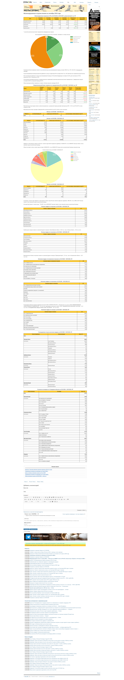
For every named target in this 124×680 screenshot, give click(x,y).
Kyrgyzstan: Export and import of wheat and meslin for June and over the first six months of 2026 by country (52, 655)
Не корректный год (92, 107)
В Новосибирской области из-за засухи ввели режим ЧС (41, 563)
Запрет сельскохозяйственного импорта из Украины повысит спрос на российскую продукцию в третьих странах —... (54, 628)
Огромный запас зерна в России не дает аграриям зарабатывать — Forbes (46, 610)
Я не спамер (27, 531)
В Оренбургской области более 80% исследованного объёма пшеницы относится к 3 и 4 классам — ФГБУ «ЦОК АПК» (55, 584)
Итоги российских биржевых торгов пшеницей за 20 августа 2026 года (44, 565)
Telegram (89, 2)
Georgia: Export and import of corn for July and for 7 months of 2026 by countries (46, 648)
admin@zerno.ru (52, 676)
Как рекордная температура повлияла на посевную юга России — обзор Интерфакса (48, 606)
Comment (26, 495)
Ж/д (68, 2)
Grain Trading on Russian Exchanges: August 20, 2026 (41, 638)
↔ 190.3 (97, 79)
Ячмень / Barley (40, 481)
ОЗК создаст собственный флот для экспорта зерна (41, 624)
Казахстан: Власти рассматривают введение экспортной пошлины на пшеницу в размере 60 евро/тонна (52, 614)
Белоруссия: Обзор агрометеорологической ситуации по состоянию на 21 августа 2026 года (49, 553)
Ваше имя (26, 487)
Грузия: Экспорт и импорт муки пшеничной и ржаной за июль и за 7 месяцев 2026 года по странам (51, 571)
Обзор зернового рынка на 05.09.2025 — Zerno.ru (35, 476)
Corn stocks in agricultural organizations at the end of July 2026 (43, 656)
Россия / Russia (32, 481)
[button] (26, 497)
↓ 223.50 (98, 40)
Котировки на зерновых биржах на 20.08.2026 (39, 556)
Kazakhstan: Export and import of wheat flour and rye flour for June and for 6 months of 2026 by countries (51, 640)
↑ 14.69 (98, 36)
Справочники (47, 2)
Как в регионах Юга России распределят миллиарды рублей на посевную (45, 633)
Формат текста (28, 513)
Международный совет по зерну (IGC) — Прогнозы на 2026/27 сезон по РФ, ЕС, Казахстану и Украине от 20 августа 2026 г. (57, 558)
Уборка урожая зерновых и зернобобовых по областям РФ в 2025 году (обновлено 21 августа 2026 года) (48, 545)
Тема (25, 491)
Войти (90, 4)
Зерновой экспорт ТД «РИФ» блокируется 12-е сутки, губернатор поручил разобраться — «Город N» (51, 609)
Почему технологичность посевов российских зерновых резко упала (44, 604)
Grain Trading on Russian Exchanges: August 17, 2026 (41, 663)
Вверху (98, 673)
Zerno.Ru (26, 676)
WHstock (90, 82)
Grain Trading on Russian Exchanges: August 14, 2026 (41, 666)
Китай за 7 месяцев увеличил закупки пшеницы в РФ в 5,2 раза (38, 469)
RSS (75, 2)
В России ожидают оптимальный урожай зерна (40, 632)
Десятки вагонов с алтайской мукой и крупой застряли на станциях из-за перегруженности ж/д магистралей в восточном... (56, 607)
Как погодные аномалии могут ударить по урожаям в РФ (42, 620)
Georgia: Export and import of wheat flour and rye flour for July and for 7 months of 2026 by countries (50, 643)
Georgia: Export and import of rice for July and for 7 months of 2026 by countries (46, 645)
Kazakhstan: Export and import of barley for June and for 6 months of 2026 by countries (47, 661)
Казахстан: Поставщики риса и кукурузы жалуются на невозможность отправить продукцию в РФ (50, 602)
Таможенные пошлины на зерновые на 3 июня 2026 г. (36, 471)
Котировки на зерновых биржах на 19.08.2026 (39, 566)
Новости (35, 2)
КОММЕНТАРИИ (92, 95)
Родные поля (91, 112)
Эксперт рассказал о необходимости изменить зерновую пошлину (44, 625)
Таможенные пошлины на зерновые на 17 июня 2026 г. (37, 474)
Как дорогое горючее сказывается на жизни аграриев (41, 619)
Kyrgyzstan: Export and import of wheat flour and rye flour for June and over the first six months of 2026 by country (53, 653)
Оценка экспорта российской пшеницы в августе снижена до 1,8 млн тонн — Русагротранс (49, 586)
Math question (27, 522)
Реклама (96, 2)
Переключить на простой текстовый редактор (33, 511)
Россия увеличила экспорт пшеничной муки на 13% (40, 574)
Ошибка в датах (91, 109)
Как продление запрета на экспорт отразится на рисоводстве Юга (44, 612)
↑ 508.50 (98, 33)
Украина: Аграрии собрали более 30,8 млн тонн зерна (41, 591)
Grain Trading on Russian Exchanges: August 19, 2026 (41, 647)
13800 (97, 73)
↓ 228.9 (97, 76)
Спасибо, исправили (92, 104)
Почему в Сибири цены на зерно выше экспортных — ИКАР (42, 630)
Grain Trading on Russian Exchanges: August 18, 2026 (41, 651)
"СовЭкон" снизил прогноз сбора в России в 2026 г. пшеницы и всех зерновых (46, 552)
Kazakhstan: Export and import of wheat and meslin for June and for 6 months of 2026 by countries (50, 664)
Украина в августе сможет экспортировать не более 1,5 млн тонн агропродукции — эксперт (49, 589)
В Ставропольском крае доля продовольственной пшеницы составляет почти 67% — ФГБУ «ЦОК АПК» (52, 578)
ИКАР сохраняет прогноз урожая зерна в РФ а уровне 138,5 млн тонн (44, 579)
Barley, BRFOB (91, 79)
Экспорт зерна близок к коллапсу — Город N (39, 615)
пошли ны (90, 100)
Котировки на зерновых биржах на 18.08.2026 (39, 597)
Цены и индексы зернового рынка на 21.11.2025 (35, 472)
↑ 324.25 (98, 34)
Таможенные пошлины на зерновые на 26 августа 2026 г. (43, 555)
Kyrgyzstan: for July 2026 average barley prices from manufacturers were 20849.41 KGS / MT (49, 658)
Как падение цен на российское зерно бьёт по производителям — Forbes (45, 617)
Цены (41, 2)
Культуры (62, 2)
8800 (97, 71)
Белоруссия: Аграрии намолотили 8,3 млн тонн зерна (41, 583)
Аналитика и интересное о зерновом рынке (36, 600)
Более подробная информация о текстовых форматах (73, 514)
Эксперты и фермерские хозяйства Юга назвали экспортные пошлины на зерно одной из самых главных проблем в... (55, 622)
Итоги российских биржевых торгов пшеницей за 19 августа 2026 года (44, 592)
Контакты (82, 2)
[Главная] (27, 2)
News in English (29, 637)
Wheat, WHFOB (91, 76)
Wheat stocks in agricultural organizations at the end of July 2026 (43, 669)
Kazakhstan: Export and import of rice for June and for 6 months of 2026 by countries (47, 642)
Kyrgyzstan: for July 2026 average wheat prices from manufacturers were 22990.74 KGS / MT (49, 660)
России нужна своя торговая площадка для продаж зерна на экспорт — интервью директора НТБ (50, 627)
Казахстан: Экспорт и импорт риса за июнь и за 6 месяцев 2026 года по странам (47, 570)
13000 (97, 70)
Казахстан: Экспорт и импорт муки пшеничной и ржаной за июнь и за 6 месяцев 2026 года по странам (51, 568)
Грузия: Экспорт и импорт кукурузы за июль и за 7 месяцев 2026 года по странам (47, 594)
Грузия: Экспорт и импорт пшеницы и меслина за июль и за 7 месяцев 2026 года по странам (49, 596)
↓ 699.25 (98, 37)
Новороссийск (91, 73)
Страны (54, 2)
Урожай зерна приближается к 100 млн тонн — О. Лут (42, 587)
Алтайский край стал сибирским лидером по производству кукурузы (44, 561)
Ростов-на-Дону (91, 71)
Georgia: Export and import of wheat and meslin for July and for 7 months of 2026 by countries (49, 650)
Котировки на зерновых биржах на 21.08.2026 (39, 550)
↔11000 (97, 82)
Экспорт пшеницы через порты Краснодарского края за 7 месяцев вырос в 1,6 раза (47, 576)
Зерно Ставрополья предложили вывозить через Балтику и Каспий (44, 581)
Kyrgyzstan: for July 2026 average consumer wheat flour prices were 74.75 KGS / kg (47, 668)
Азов (90, 70)
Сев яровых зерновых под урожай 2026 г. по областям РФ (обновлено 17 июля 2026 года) (44, 543)
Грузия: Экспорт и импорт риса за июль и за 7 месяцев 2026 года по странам (46, 573)
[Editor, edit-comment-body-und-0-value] (55, 506)
